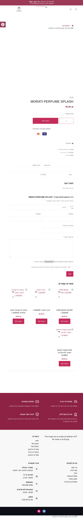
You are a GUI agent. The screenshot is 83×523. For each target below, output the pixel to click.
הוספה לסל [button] (64, 321)
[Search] (70, 9)
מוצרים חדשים (33, 449)
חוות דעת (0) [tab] (36, 165)
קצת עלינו (73, 470)
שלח (69, 274)
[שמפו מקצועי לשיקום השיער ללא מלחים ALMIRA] (64, 337)
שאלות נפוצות (72, 476)
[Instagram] (39, 511)
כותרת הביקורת (68, 225)
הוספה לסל (45, 121)
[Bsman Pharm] (41, 9)
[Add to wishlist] (59, 292)
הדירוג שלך (71, 207)
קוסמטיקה (63, 152)
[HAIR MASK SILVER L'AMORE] (64, 297)
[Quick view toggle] (59, 297)
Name (70, 214)
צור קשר (74, 467)
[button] (3, 24)
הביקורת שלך (68, 237)
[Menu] (76, 9)
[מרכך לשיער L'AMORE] (41, 297)
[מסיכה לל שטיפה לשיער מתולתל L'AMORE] (18, 297)
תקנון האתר (73, 479)
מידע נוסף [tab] (47, 165)
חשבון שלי (35, 444)
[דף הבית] (72, 26)
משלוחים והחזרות (70, 482)
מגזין (75, 473)
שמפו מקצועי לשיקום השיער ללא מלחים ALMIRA (64, 352)
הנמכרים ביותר (33, 452)
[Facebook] (44, 511)
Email (37, 214)
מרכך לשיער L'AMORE (41, 310)
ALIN (71, 97)
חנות (37, 441)
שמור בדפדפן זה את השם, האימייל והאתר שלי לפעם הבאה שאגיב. (50, 267)
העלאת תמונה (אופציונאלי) (64, 262)
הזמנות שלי (35, 446)
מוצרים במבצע (33, 455)
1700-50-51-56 (27, 500)
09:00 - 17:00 (28, 478)
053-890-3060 (27, 485)
